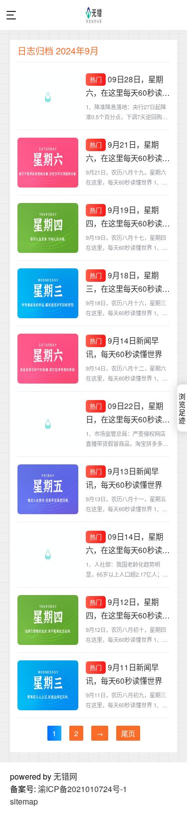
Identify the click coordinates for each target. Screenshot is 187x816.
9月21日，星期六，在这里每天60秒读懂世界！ (128, 158)
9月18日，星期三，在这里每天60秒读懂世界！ (128, 288)
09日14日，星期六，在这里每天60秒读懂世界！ (128, 550)
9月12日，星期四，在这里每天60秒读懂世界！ (128, 615)
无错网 (65, 776)
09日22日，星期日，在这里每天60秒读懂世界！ (128, 419)
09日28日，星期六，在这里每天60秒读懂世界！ (128, 92)
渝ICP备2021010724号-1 (82, 789)
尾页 (128, 733)
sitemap (24, 801)
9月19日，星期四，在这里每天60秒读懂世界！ (128, 223)
